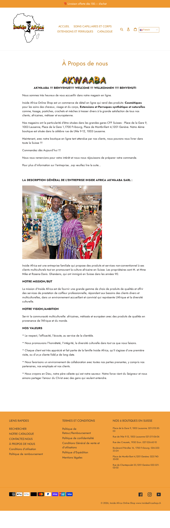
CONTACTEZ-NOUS (21, 439)
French (146, 29)
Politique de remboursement (26, 454)
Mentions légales (72, 457)
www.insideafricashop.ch (148, 503)
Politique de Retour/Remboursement (76, 431)
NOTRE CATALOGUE (21, 434)
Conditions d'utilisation (22, 449)
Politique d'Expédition (75, 452)
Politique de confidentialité (78, 438)
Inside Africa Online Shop (122, 503)
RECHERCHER (18, 429)
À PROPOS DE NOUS (22, 444)
